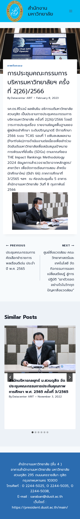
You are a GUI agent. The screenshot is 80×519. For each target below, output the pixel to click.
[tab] (32, 432)
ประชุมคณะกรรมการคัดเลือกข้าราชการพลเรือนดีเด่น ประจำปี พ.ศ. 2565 (20, 257)
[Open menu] (70, 11)
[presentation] (40, 349)
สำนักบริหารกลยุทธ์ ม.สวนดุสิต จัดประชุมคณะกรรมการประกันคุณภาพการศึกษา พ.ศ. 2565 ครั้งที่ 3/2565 (38, 386)
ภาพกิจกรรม (15, 65)
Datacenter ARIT (22, 98)
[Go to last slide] (10, 377)
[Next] (70, 377)
